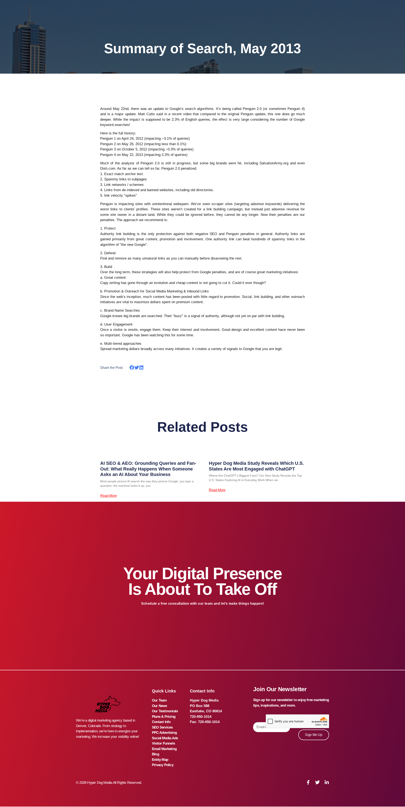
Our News (159, 706)
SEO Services (162, 727)
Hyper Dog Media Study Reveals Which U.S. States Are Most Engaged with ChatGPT (256, 466)
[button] (132, 367)
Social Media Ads (165, 738)
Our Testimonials (165, 711)
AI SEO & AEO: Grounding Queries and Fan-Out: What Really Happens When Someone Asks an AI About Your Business (148, 469)
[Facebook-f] (308, 782)
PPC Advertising (164, 733)
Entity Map (160, 760)
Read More (108, 495)
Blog (155, 754)
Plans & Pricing (163, 717)
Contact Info (161, 722)
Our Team (159, 700)
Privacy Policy (162, 765)
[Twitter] (317, 782)
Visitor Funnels (163, 743)
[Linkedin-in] (326, 782)
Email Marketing (164, 749)
